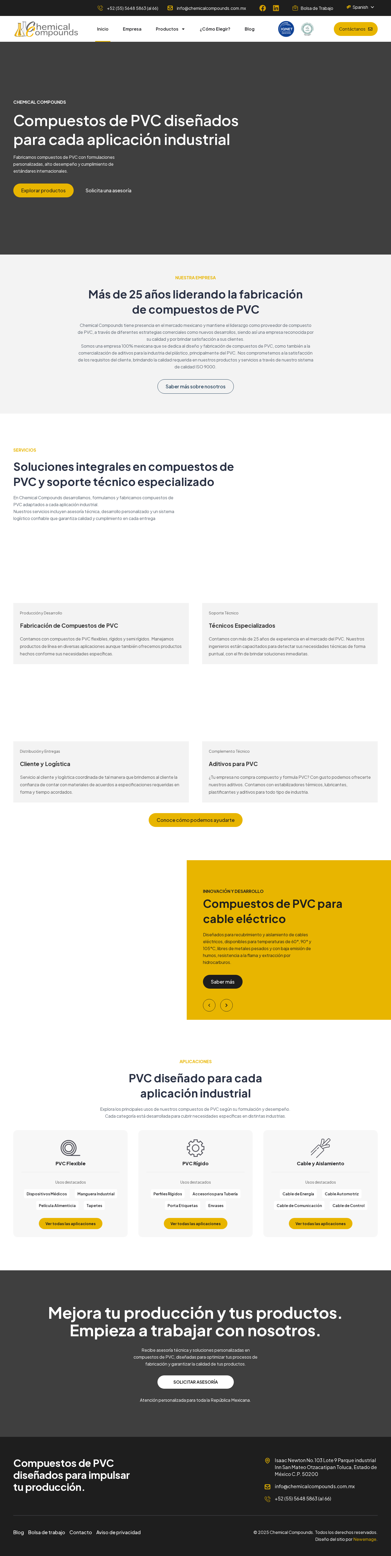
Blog (250, 29)
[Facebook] (262, 8)
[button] (209, 1005)
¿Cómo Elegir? (215, 29)
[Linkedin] (276, 8)
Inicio (103, 29)
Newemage (364, 1539)
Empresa (132, 29)
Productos (167, 29)
